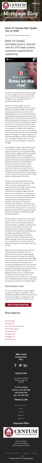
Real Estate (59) (10, 339)
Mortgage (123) (10, 334)
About (21, 408)
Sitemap (34, 453)
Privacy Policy (26, 453)
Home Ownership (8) (12, 329)
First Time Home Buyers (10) (14, 326)
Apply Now (21, 418)
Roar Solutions (28, 458)
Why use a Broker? (21, 405)
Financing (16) (9, 323)
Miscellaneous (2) (11, 331)
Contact (21, 412)
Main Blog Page (10, 321)
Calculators (21, 415)
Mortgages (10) (10, 337)
